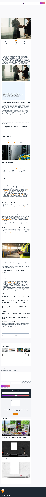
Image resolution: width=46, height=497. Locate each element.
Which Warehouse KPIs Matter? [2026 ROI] (7, 340)
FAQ (3, 91)
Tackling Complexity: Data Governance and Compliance (10, 90)
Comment (2, 372)
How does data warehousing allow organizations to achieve (15, 232)
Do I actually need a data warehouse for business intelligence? (11, 93)
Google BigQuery (19, 129)
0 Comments (23, 45)
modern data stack (12, 335)
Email (13, 383)
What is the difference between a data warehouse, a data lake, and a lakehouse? (13, 94)
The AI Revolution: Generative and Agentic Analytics (9, 89)
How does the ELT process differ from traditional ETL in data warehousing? (13, 95)
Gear (21, 3)
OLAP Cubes (17, 335)
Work (20, 45)
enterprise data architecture (5, 335)
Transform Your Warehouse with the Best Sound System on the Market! (14, 437)
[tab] (3, 418)
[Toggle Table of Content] (23, 83)
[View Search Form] (44, 1)
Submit (16, 395)
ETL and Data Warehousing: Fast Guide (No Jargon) (20, 115)
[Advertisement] (23, 10)
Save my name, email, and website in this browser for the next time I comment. (26, 382)
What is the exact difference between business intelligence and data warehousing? (14, 92)
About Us (31, 3)
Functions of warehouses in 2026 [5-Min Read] (24, 340)
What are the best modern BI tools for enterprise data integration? (12, 96)
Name (2, 383)
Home (18, 3)
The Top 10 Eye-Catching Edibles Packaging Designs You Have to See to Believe (16, 458)
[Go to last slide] (2, 355)
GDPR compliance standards (12, 282)
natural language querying (15, 231)
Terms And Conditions (41, 491)
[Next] (28, 355)
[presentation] (5, 350)
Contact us (42, 3)
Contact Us (36, 3)
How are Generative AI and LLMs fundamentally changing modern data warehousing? (14, 97)
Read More (4, 439)
